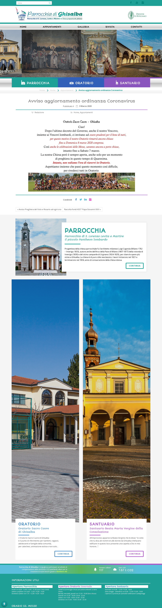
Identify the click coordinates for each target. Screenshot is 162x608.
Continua (134, 265)
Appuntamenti (67, 90)
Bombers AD (62, 571)
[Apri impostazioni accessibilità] (4, 603)
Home (42, 90)
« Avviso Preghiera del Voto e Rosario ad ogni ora (39, 209)
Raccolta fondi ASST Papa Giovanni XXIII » (82, 209)
